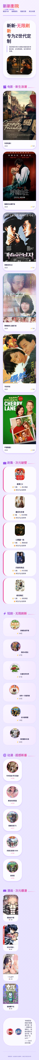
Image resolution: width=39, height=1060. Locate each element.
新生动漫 (32, 11)
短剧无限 (23, 11)
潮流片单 (6, 11)
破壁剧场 (14, 11)
